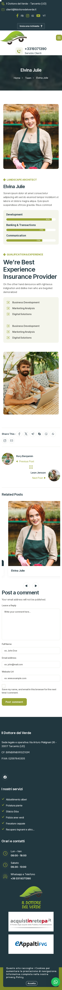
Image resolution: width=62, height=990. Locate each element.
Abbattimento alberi (16, 799)
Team (28, 77)
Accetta (32, 983)
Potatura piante (14, 805)
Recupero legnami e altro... (20, 829)
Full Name (7, 644)
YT (44, 15)
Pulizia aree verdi (15, 817)
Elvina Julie (12, 570)
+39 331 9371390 (21, 878)
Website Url (8, 671)
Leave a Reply (9, 605)
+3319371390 (35, 49)
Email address (9, 657)
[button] (26, 586)
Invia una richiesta (29, 26)
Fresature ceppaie (15, 823)
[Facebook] (5, 777)
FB (22, 15)
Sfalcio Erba (12, 811)
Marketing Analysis (23, 308)
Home (17, 77)
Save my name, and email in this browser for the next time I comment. (29, 691)
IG (33, 15)
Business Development (26, 302)
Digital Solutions (22, 314)
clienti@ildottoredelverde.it (21, 9)
